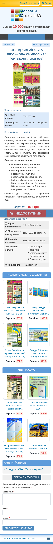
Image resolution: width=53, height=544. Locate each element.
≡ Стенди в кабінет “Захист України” (23, 469)
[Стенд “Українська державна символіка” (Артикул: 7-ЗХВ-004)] (14, 335)
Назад (10, 44)
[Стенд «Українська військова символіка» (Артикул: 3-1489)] (14, 292)
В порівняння (42, 44)
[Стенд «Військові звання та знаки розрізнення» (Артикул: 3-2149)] (14, 387)
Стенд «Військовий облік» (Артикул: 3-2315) (38, 405)
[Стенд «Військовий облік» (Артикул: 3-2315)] (38, 387)
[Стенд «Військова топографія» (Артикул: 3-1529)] (38, 335)
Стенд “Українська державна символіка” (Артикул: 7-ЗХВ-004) (14, 353)
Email (6, 518)
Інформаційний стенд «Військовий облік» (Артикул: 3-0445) (14, 448)
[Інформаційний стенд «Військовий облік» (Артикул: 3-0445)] (14, 430)
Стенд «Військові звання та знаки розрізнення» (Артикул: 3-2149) (14, 405)
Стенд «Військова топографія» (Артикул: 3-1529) (38, 353)
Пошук (47, 3)
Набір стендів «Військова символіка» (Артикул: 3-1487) (38, 310)
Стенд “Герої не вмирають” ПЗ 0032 (38, 447)
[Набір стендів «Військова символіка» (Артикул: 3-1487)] (38, 292)
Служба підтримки (29, 3)
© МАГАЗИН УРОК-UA (19, 538)
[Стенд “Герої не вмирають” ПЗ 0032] (38, 430)
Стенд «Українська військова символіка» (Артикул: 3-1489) (14, 310)
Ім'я (5, 508)
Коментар (8, 491)
